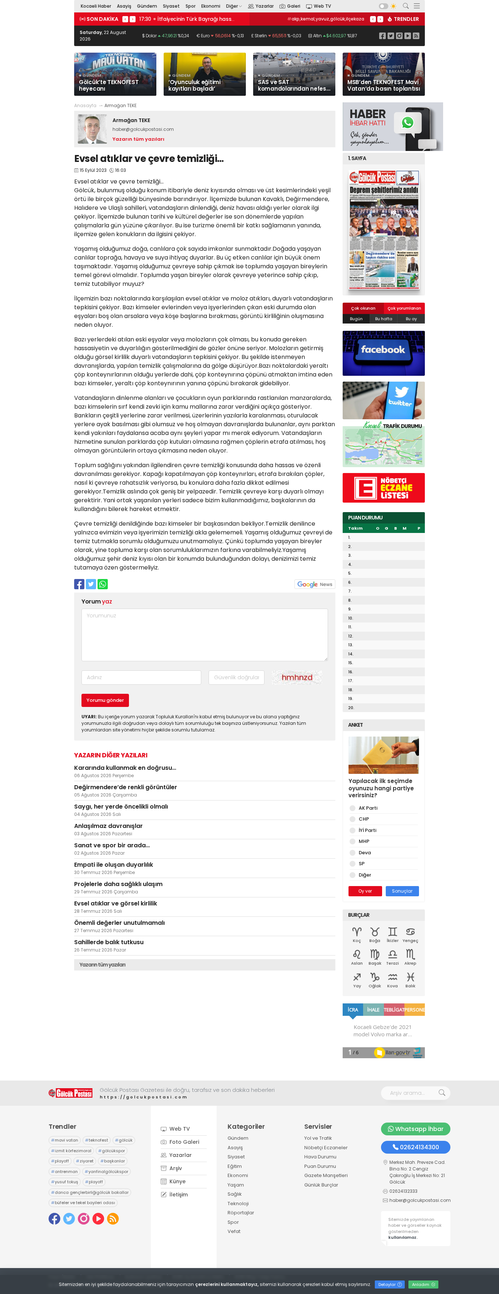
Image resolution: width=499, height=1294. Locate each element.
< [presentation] (125, 19)
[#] (70, 1093)
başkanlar (112, 1161)
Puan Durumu (320, 1166)
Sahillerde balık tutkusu (109, 942)
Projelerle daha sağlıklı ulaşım (118, 884)
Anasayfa (85, 105)
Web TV (322, 6)
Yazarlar (265, 6)
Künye (177, 1181)
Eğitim (235, 1166)
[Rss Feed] (416, 35)
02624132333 (403, 1191)
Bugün (356, 319)
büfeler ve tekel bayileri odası (83, 1203)
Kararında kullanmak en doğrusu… (125, 768)
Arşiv (175, 1168)
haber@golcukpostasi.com (143, 129)
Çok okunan (363, 308)
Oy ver (365, 891)
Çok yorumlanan (404, 308)
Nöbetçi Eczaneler (326, 1147)
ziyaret (85, 1161)
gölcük (124, 1140)
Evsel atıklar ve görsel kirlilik (115, 903)
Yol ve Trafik (318, 1138)
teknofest (96, 1140)
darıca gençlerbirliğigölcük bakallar (90, 1192)
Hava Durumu (320, 1156)
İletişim (178, 1194)
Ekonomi (210, 6)
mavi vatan (64, 1140)
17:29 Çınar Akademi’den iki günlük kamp (193, 19)
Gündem (147, 6)
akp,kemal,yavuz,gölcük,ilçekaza (325, 19)
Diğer (232, 6)
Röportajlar (241, 1212)
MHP (364, 841)
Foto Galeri (183, 1142)
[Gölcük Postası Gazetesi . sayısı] (383, 230)
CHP (364, 819)
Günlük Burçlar (321, 1184)
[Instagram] (399, 35)
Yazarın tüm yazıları (138, 139)
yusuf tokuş (64, 1182)
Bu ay (411, 319)
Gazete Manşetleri (326, 1175)
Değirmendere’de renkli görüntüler (125, 787)
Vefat (234, 1231)
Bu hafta (383, 319)
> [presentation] (133, 19)
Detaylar (387, 1284)
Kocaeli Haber (96, 6)
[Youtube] (407, 35)
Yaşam (236, 1184)
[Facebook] (382, 35)
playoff (60, 1161)
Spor (190, 6)
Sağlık (235, 1194)
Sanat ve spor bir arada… (112, 845)
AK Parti (368, 808)
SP (362, 863)
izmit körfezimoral (71, 1151)
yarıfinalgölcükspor (106, 1171)
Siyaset (171, 6)
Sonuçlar (402, 891)
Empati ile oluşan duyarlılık (113, 864)
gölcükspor (111, 1151)
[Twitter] (391, 35)
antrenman (64, 1171)
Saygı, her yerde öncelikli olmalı (121, 806)
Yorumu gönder (105, 700)
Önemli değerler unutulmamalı (119, 923)
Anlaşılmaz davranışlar (108, 826)
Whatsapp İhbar (419, 1129)
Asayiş (124, 6)
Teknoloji (238, 1203)
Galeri (293, 6)
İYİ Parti (367, 830)
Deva (365, 852)
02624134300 (419, 1147)
